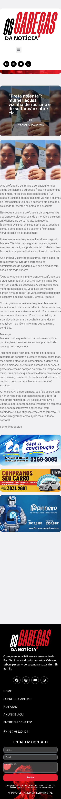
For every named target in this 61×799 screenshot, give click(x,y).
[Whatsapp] (28, 64)
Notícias (10, 706)
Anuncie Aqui (13, 714)
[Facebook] (6, 64)
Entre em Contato (17, 722)
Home (7, 691)
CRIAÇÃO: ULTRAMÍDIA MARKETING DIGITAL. (30, 793)
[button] (19, 50)
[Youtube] (21, 64)
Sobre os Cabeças (17, 699)
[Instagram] (14, 64)
